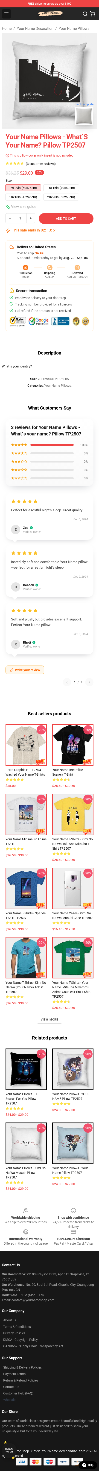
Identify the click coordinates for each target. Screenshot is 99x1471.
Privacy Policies (14, 1333)
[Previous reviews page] (67, 682)
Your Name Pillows (74, 28)
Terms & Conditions (17, 1327)
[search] (85, 14)
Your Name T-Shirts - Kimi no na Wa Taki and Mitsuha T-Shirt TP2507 (72, 843)
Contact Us (11, 1387)
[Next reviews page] (89, 682)
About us (9, 1320)
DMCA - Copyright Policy (20, 1339)
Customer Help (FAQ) (18, 1393)
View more (49, 1019)
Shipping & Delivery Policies (22, 1367)
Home (7, 28)
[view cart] (92, 14)
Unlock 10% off (9, 1450)
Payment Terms (14, 1374)
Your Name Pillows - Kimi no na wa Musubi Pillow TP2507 (26, 1172)
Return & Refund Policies (20, 1380)
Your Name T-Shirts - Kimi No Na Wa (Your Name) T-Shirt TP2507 (26, 987)
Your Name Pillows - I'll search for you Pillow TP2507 (21, 1098)
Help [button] (90, 1465)
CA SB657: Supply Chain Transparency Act (33, 1346)
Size (9, 180)
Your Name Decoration (35, 28)
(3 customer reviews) (41, 164)
